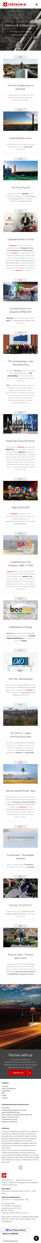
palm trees (11, 804)
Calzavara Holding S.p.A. (9, 1185)
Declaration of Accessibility (30, 1217)
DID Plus (26, 685)
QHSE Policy (6, 1219)
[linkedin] (20, 1167)
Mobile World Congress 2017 (25, 320)
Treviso (8, 971)
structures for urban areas (26, 743)
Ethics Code (14, 1219)
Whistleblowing (7, 1221)
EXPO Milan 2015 (20, 524)
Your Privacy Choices (17, 1230)
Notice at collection (10, 1233)
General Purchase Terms (28, 1219)
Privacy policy (6, 1217)
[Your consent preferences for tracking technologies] (10, 1241)
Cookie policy (16, 1217)
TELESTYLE (26, 911)
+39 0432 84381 (9, 1203)
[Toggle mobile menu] (37, 4)
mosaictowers (10, 521)
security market (29, 633)
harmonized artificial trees (21, 809)
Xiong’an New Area (24, 201)
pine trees (18, 804)
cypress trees (30, 804)
